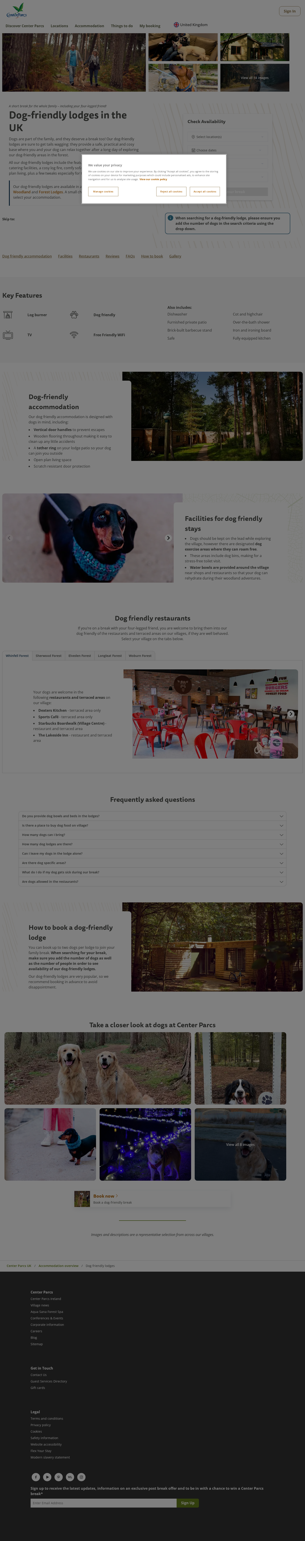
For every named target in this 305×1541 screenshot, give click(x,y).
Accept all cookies (205, 191)
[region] (154, 179)
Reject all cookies (171, 191)
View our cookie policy (153, 179)
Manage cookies (103, 191)
